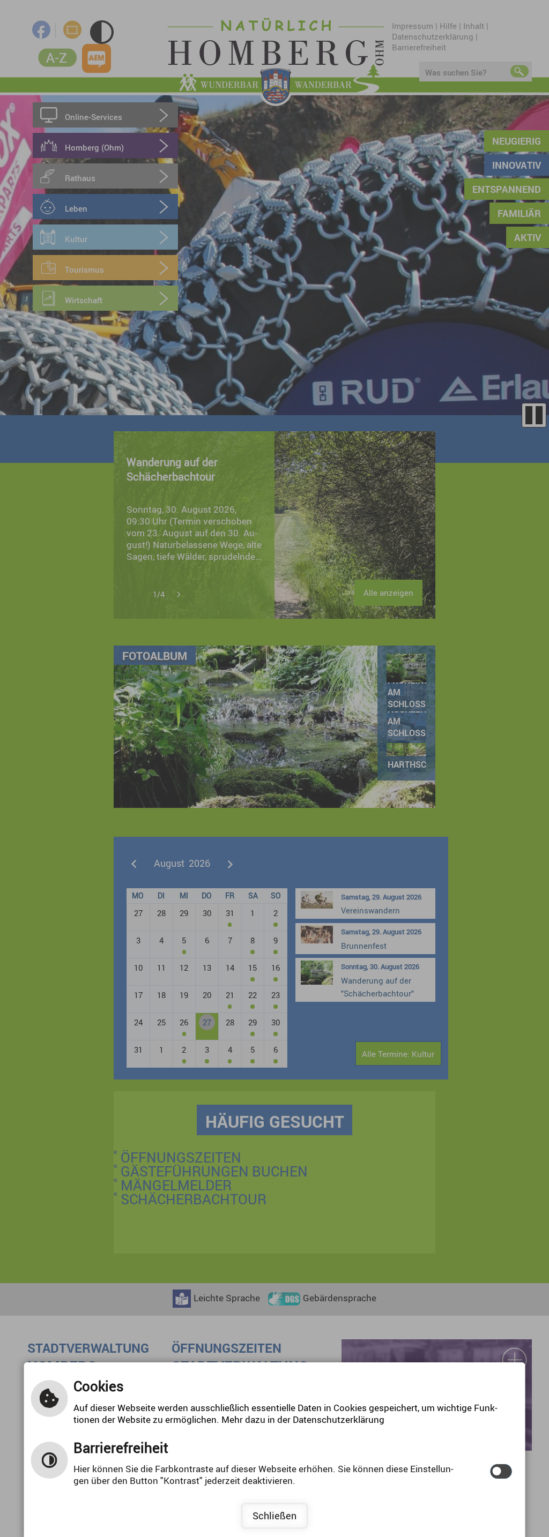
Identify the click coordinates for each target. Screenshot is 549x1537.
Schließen (274, 1515)
